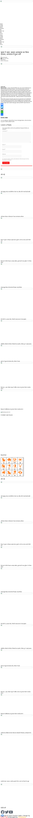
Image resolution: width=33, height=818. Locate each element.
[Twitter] (16, 107)
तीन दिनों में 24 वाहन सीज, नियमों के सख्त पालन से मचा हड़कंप (13, 319)
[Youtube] (11, 812)
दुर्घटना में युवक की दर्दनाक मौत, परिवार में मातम (10, 361)
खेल (0, 29)
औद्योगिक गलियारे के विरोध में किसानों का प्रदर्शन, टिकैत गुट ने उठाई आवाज (16, 344)
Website (4, 154)
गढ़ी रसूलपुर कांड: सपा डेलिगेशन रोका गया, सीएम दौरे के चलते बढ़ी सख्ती (15, 191)
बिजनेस (1, 27)
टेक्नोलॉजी (2, 28)
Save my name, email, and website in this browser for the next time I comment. (15, 159)
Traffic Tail (3, 817)
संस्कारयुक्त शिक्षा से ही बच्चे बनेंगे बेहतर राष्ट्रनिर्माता (11, 287)
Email (3, 149)
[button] (1, 117)
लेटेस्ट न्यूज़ (2, 31)
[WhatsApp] (16, 112)
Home (1, 23)
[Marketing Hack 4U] (5, 412)
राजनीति (1, 26)
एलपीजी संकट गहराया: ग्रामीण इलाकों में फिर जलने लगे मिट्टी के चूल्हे (15, 781)
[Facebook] (16, 104)
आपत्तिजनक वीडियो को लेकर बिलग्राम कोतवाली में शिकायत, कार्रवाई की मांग (16, 732)
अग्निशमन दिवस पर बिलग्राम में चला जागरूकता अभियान (12, 216)
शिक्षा (1, 32)
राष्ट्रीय (1, 24)
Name (4, 144)
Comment (4, 131)
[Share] (16, 114)
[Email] (16, 109)
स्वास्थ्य (1, 33)
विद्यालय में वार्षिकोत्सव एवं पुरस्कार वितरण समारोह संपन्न (12, 409)
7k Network (22, 817)
